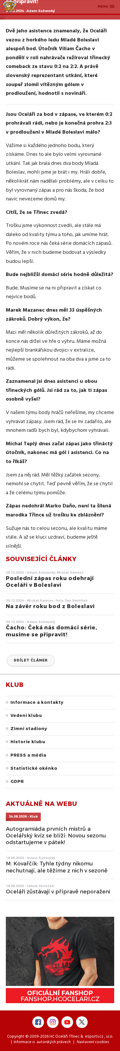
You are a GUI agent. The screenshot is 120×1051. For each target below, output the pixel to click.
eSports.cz (94, 1036)
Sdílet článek (31, 660)
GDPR (17, 781)
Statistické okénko (33, 768)
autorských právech (54, 1042)
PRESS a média (28, 755)
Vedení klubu (26, 715)
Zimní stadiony (28, 728)
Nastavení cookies (93, 1042)
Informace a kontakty (36, 702)
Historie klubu (27, 742)
